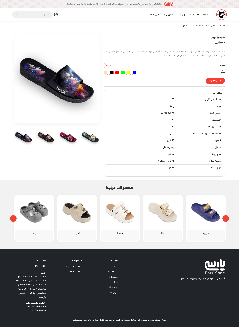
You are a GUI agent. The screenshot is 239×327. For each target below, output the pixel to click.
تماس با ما (169, 14)
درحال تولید (215, 80)
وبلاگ (181, 14)
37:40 (108, 65)
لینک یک (114, 267)
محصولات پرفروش (73, 267)
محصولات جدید (75, 272)
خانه (205, 14)
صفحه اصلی (218, 26)
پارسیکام (77, 320)
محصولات (194, 14)
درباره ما (154, 14)
